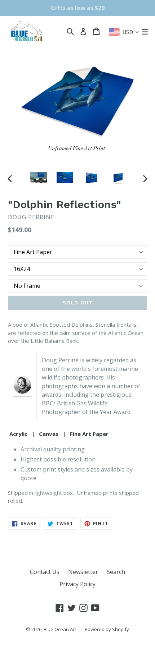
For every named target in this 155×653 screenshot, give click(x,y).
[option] (38, 178)
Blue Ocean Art (60, 629)
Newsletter (83, 572)
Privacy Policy (77, 584)
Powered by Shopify (107, 629)
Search (116, 572)
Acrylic (18, 433)
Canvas (48, 433)
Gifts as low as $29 (78, 8)
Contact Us (44, 572)
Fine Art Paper (89, 433)
